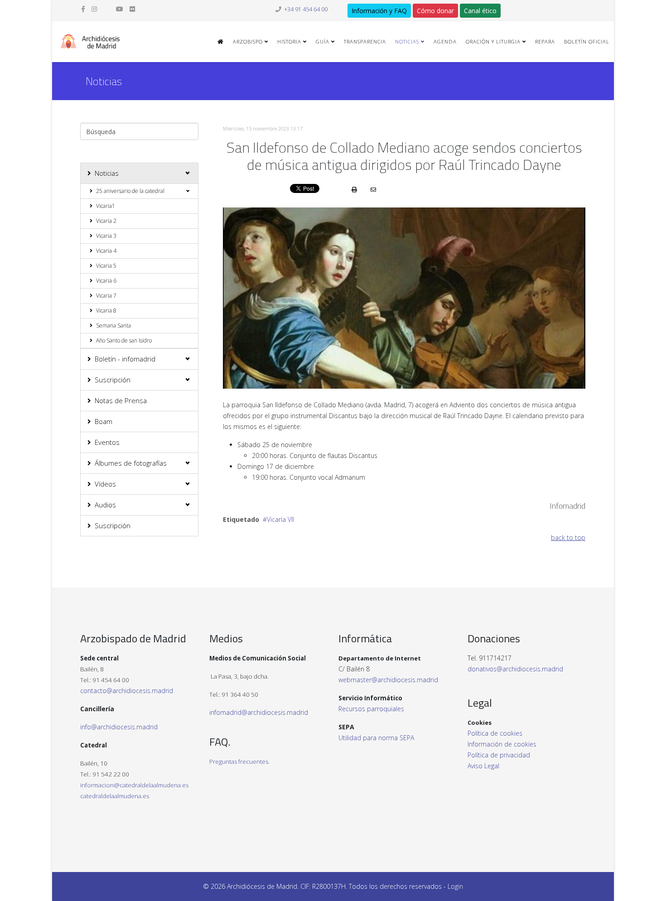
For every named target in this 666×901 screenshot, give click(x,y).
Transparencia (365, 41)
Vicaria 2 (106, 221)
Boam (103, 421)
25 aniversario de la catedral (130, 191)
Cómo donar (435, 10)
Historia (289, 41)
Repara (545, 41)
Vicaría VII (280, 519)
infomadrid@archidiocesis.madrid (258, 712)
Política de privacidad (499, 755)
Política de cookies (495, 733)
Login (455, 886)
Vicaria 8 (106, 310)
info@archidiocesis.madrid (119, 727)
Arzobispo (248, 41)
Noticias (407, 41)
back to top (568, 537)
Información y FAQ (379, 10)
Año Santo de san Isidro (124, 340)
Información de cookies (502, 744)
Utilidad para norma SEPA (376, 737)
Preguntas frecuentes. (239, 761)
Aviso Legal (483, 765)
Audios (105, 504)
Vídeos (105, 483)
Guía (322, 41)
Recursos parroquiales (371, 708)
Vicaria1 (105, 206)
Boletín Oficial (586, 41)
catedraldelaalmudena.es (114, 796)
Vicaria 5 (106, 266)
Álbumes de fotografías (131, 462)
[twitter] (106, 9)
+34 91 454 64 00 (306, 9)
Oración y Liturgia (493, 41)
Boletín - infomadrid (125, 358)
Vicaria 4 (106, 251)
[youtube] (119, 9)
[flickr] (132, 9)
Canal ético (480, 10)
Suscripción (112, 379)
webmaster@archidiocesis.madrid (388, 679)
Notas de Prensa (121, 400)
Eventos (107, 442)
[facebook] (83, 9)
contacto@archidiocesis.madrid (126, 690)
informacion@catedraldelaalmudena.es (134, 785)
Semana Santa (113, 325)
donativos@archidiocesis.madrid (515, 669)
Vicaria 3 (106, 236)
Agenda (445, 41)
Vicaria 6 (106, 280)
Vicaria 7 (106, 295)
